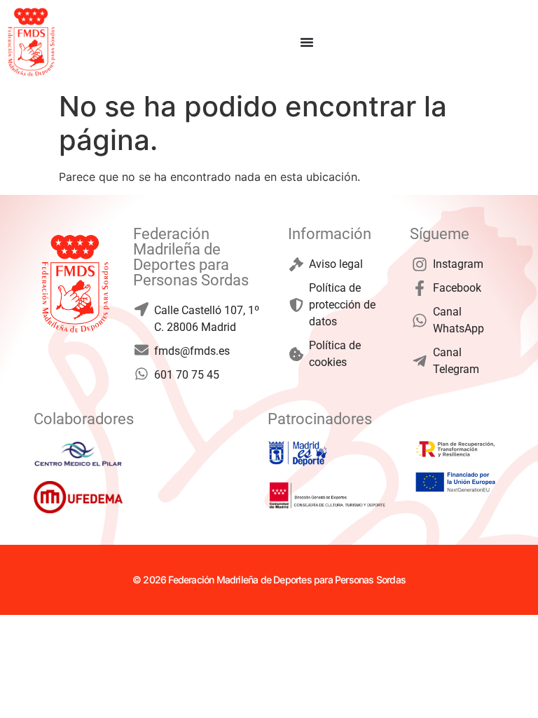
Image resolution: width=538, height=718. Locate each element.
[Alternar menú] (307, 42)
